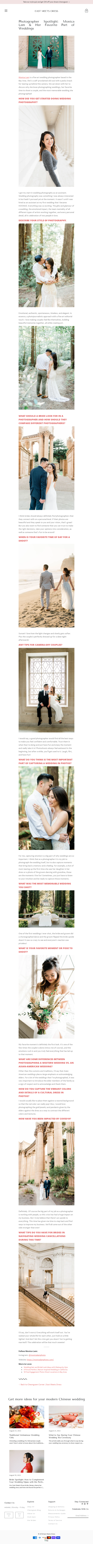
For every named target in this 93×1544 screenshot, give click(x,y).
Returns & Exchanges (56, 1510)
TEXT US (19, 1515)
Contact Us (53, 1524)
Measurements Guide (57, 1514)
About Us (31, 1514)
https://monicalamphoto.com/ (40, 1360)
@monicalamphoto (37, 1355)
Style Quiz (31, 1517)
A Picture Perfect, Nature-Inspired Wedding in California (45, 1370)
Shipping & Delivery (56, 1507)
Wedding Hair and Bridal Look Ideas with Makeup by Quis (46, 1367)
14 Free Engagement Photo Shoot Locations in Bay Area (45, 1372)
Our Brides (31, 1520)
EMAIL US (9, 1515)
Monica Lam (24, 77)
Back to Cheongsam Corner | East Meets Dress (41, 1384)
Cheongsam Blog (34, 1510)
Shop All (30, 1507)
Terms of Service (55, 1520)
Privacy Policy (54, 1517)
